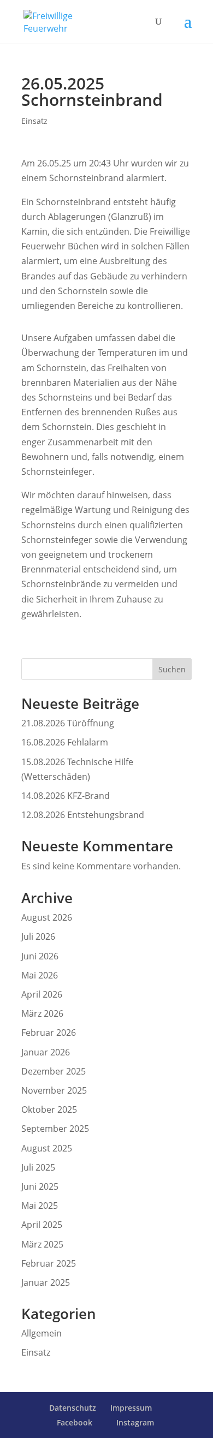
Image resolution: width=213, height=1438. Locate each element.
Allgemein (41, 1333)
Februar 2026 (48, 1033)
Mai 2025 (39, 1206)
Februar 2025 (48, 1263)
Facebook (74, 1422)
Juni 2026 (39, 956)
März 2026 (42, 1013)
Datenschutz (72, 1408)
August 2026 (46, 917)
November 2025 (54, 1090)
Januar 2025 (45, 1282)
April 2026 (41, 994)
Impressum (131, 1408)
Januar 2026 (45, 1052)
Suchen (172, 669)
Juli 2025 (38, 1167)
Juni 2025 (39, 1186)
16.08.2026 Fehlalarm (64, 742)
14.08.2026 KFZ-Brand (65, 796)
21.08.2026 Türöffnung (67, 723)
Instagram (135, 1422)
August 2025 (46, 1148)
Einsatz (34, 121)
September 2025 (55, 1129)
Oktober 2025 (49, 1109)
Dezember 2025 (53, 1071)
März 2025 (42, 1244)
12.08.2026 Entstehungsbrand (82, 815)
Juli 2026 (38, 936)
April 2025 (41, 1225)
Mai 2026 (39, 975)
